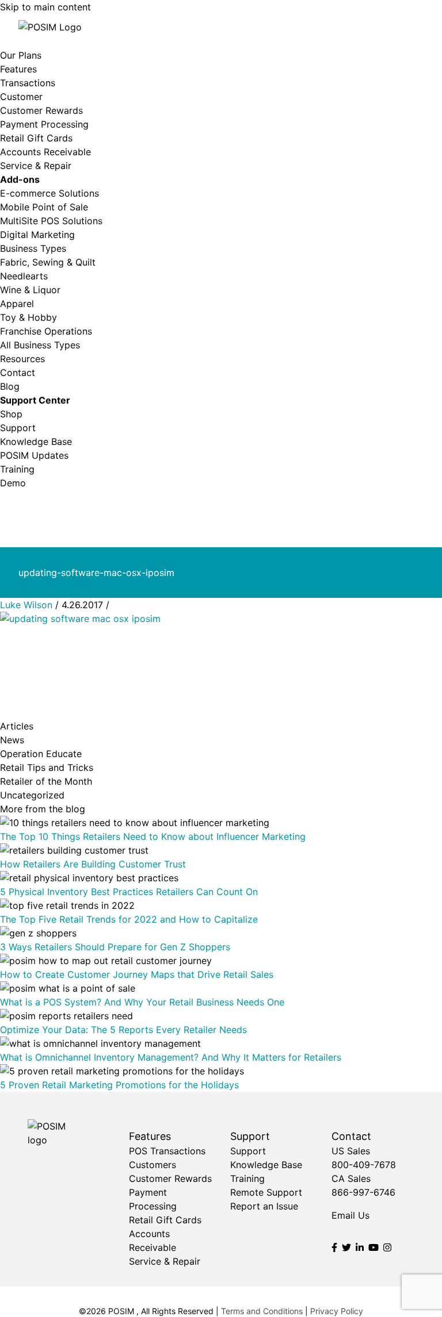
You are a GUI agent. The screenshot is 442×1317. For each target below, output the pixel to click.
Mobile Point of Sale (44, 207)
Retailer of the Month (46, 781)
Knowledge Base (36, 441)
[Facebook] (334, 1247)
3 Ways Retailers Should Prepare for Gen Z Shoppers (115, 947)
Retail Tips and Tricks (46, 767)
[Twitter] (346, 1247)
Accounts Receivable (45, 152)
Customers (152, 1164)
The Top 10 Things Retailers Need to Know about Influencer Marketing (153, 836)
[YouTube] (373, 1247)
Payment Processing (44, 124)
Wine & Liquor (30, 289)
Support (18, 427)
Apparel (17, 303)
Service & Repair (35, 165)
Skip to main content (45, 7)
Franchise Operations (46, 331)
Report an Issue (264, 1206)
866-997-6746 (363, 1192)
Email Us (350, 1215)
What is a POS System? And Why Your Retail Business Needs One (142, 1002)
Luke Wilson (26, 604)
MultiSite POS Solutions (51, 220)
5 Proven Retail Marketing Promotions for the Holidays (119, 1085)
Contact (17, 372)
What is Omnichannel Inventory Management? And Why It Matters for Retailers (170, 1057)
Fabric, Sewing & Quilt (48, 262)
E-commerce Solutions (49, 193)
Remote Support (266, 1192)
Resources (22, 358)
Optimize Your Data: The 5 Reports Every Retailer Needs (123, 1029)
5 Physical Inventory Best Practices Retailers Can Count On (129, 891)
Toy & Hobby (28, 317)
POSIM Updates (34, 455)
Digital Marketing (37, 234)
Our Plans (20, 55)
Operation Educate (41, 753)
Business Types (33, 248)
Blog (10, 386)
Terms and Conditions (262, 1311)
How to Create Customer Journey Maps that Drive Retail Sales (136, 974)
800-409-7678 (364, 1164)
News (12, 740)
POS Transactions (167, 1151)
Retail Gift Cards (36, 138)
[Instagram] (387, 1247)
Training (17, 469)
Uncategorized (32, 795)
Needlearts (24, 276)
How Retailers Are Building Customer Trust (93, 864)
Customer (21, 96)
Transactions (27, 83)
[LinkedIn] (360, 1247)
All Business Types (40, 345)
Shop (11, 414)
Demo (13, 483)
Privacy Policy (336, 1311)
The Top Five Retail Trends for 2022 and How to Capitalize (129, 919)
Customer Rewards (41, 110)
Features (18, 69)
